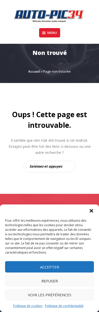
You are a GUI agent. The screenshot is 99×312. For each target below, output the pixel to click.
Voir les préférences (49, 294)
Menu (52, 32)
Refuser (49, 280)
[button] (91, 210)
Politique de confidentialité (64, 306)
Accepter (49, 266)
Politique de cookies (27, 306)
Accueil (34, 71)
